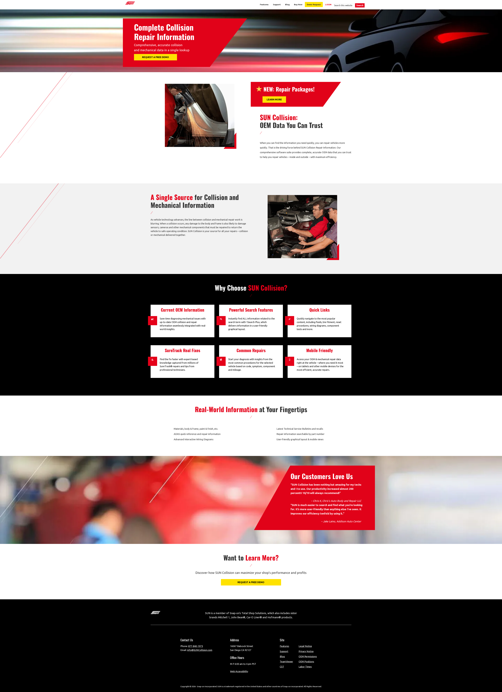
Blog (282, 656)
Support (284, 651)
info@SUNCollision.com (199, 650)
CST (282, 666)
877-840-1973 (195, 646)
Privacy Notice (306, 651)
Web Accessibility (239, 671)
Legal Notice (305, 646)
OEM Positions (306, 661)
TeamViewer (286, 661)
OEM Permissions (308, 656)
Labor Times (305, 666)
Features (284, 646)
